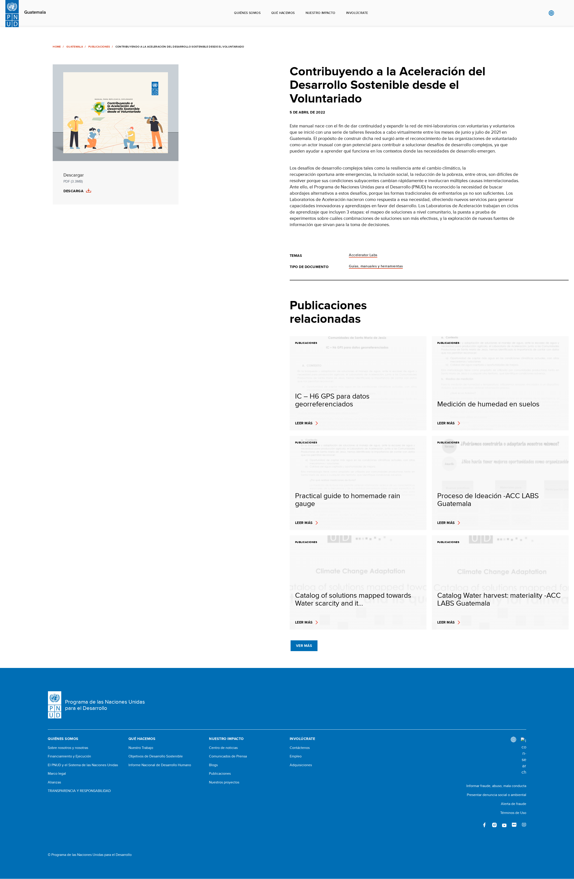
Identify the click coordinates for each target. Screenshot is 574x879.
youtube (504, 825)
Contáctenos (300, 747)
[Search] (523, 756)
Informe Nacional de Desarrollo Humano (159, 765)
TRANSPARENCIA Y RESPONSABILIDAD (79, 790)
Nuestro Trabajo (140, 747)
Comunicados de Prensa (228, 756)
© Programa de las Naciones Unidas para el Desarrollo (90, 854)
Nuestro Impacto (320, 13)
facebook (484, 825)
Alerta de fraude (513, 803)
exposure (524, 825)
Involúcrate (357, 13)
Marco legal (57, 773)
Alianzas (54, 782)
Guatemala (35, 12)
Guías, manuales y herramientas (376, 266)
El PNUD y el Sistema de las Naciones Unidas (83, 765)
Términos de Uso (513, 812)
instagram (494, 825)
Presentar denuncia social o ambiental (496, 794)
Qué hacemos (283, 13)
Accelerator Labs (363, 254)
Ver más (304, 645)
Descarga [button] (73, 191)
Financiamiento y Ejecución (69, 756)
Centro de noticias (223, 747)
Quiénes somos (247, 13)
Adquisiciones (301, 765)
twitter (474, 825)
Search (560, 13)
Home (57, 46)
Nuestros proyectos (224, 782)
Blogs (213, 765)
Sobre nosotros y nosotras (68, 747)
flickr (514, 825)
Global (551, 13)
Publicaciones (99, 46)
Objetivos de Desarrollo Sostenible (155, 756)
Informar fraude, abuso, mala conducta (496, 785)
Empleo (296, 756)
